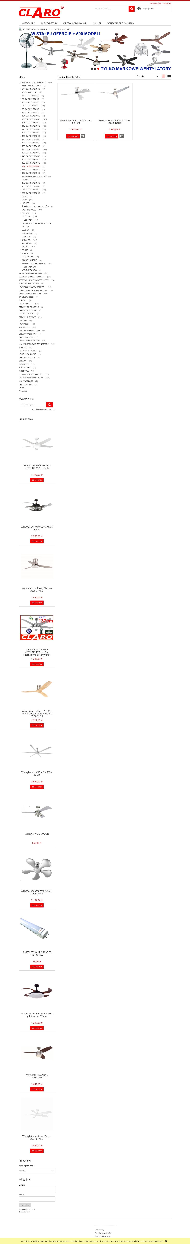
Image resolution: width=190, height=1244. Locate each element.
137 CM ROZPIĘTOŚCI (31, 153)
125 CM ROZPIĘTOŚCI (31, 139)
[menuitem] (28, 23)
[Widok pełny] (169, 76)
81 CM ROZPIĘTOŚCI (30, 105)
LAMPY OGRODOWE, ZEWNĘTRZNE (34, 344)
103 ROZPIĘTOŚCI (29, 92)
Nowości (22, 387)
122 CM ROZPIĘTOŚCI (31, 136)
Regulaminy (99, 1230)
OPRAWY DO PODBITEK (29, 307)
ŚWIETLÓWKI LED (26, 297)
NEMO (25, 196)
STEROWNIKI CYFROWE (29, 283)
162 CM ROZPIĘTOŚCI (31, 166)
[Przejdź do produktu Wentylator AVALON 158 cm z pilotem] (75, 101)
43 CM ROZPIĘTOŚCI (30, 95)
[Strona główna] (41, 11)
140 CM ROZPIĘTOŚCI (31, 156)
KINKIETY (23, 347)
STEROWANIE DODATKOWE (33, 263)
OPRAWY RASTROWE (27, 334)
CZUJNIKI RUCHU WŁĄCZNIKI (31, 374)
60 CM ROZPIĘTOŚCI (30, 99)
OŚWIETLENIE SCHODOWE (30, 293)
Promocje (23, 391)
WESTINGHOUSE (29, 210)
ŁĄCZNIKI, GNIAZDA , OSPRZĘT (32, 277)
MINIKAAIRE (27, 233)
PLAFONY (23, 300)
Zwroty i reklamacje (102, 1236)
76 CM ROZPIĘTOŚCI (30, 102)
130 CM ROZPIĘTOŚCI (31, 146)
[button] (83, 136)
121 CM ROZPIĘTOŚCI (31, 132)
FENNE (25, 250)
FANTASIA (26, 216)
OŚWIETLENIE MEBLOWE (29, 340)
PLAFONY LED (24, 367)
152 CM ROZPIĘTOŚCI (31, 163)
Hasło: (21, 1194)
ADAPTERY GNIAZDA (27, 354)
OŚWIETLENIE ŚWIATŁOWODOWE (33, 290)
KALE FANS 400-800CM (31, 85)
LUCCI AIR (26, 236)
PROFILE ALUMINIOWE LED (30, 273)
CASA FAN (26, 240)
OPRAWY (22, 361)
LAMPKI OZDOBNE (27, 313)
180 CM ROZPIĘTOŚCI (31, 186)
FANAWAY (26, 213)
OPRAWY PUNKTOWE (28, 310)
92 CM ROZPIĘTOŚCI (30, 112)
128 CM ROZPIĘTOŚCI (31, 142)
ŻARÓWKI (23, 320)
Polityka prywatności (103, 1233)
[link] (95, 51)
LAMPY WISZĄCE (26, 303)
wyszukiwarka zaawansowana (43, 409)
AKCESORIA (24, 371)
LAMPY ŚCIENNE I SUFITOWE (31, 377)
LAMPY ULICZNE (25, 337)
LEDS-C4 (25, 230)
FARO (24, 199)
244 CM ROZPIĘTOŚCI (31, 89)
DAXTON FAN (27, 256)
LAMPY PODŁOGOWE (28, 350)
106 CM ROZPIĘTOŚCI (31, 122)
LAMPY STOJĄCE (25, 384)
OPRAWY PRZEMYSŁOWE (29, 330)
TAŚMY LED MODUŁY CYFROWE (32, 287)
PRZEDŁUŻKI (27, 220)
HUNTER (25, 246)
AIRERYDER (27, 243)
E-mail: (22, 1185)
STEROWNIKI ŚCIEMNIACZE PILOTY (33, 280)
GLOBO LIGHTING (29, 260)
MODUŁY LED (24, 327)
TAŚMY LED (23, 324)
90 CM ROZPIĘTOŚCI (30, 109)
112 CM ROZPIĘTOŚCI (31, 126)
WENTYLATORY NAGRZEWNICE (32, 82)
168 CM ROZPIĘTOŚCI (31, 173)
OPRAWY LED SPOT (27, 357)
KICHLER (25, 203)
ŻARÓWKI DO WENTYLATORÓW (35, 206)
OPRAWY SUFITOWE (27, 317)
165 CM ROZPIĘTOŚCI (31, 169)
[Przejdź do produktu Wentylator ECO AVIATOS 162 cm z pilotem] (114, 101)
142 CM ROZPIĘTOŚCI (31, 159)
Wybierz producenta (26, 1166)
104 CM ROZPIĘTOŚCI (31, 116)
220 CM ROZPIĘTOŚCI (31, 193)
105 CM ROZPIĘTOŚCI (31, 119)
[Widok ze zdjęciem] (163, 76)
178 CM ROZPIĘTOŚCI (31, 183)
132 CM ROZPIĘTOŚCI (31, 149)
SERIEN (25, 253)
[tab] (92, 69)
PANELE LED (24, 364)
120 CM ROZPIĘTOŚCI (31, 129)
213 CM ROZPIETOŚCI (31, 189)
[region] (95, 51)
